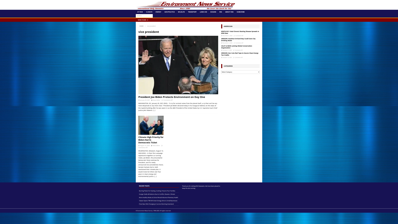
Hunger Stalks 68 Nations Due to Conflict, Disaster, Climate (157, 194)
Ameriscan (228, 26)
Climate (149, 12)
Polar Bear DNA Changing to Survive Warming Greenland (156, 204)
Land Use (203, 12)
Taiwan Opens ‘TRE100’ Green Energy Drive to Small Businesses (158, 201)
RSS (220, 12)
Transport (192, 12)
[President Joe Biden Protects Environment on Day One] (178, 65)
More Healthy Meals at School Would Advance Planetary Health (158, 197)
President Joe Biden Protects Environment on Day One (171, 97)
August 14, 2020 (145, 145)
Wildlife (181, 12)
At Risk (140, 12)
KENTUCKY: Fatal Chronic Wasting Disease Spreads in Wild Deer (240, 32)
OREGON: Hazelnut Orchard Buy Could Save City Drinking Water (238, 39)
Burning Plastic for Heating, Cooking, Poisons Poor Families (157, 191)
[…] (154, 110)
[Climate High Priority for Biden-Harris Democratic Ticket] (151, 125)
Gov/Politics (169, 12)
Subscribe (241, 12)
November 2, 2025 (227, 35)
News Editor (156, 100)
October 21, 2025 (227, 50)
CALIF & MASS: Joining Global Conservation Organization (236, 47)
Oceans (213, 12)
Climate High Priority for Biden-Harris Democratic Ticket (150, 140)
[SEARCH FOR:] (144, 16)
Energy (158, 12)
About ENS (229, 12)
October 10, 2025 (227, 57)
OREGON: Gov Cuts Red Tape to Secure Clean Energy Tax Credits (239, 54)
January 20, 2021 (145, 100)
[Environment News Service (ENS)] (186, 9)
